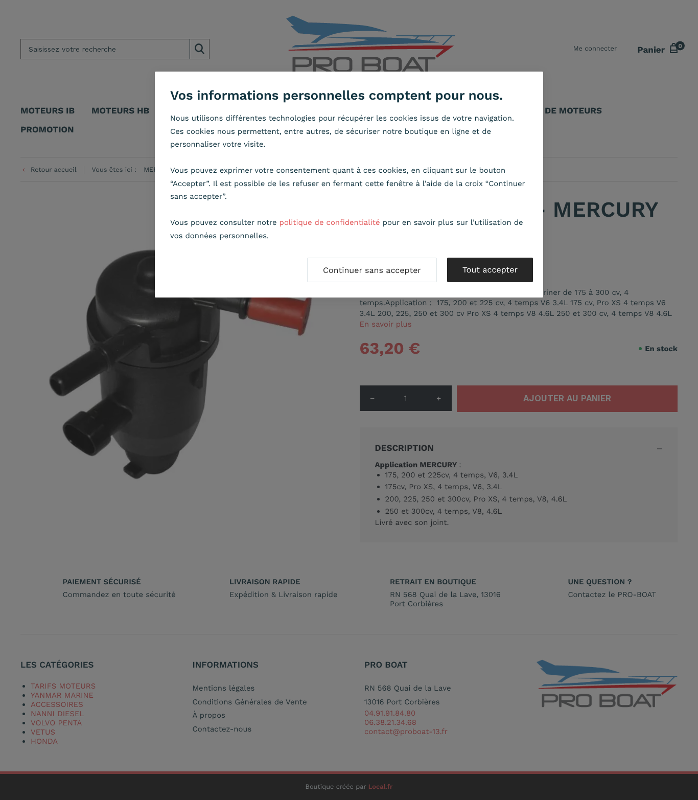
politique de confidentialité (330, 222)
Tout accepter (490, 270)
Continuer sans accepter (372, 270)
